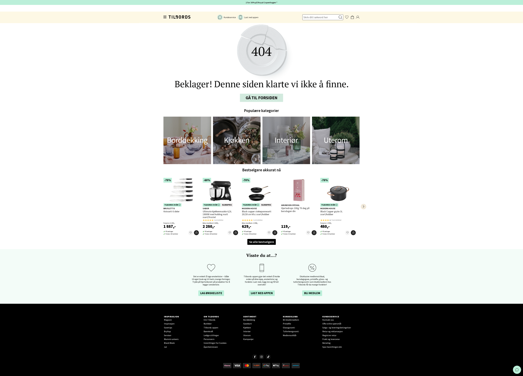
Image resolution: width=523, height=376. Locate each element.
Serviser (167, 335)
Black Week (169, 343)
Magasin (168, 319)
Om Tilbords (209, 319)
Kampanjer (248, 339)
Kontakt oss (328, 319)
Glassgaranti (289, 327)
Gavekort (247, 323)
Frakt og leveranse (331, 339)
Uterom (247, 335)
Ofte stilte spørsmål (331, 323)
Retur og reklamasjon (332, 331)
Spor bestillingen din (332, 347)
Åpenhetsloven (211, 347)
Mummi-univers (171, 339)
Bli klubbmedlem (291, 319)
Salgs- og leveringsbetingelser (336, 327)
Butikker (208, 323)
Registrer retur (329, 335)
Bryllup (167, 331)
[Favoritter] (190, 232)
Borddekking (249, 319)
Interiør (247, 331)
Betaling (326, 343)
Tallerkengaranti (291, 331)
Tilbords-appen (211, 327)
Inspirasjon (169, 323)
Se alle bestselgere (261, 242)
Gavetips (168, 327)
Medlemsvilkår (290, 335)
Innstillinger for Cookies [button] (215, 343)
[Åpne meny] (165, 17)
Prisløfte (287, 323)
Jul (165, 347)
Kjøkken (247, 327)
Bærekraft (208, 331)
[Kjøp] (196, 232)
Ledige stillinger (211, 335)
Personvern (209, 339)
